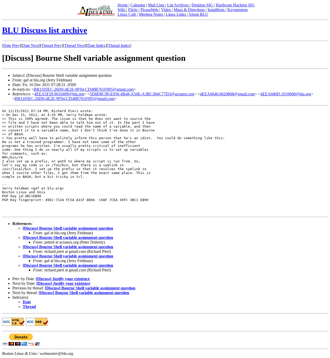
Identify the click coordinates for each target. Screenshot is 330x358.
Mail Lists (156, 5)
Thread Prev (52, 45)
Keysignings (237, 9)
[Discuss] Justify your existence (63, 279)
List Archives (178, 5)
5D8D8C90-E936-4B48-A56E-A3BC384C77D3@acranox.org (142, 94)
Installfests (217, 9)
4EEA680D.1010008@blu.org (285, 94)
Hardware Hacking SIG (235, 5)
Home (123, 5)
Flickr (133, 9)
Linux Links (176, 14)
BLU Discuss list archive (44, 30)
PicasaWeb (150, 9)
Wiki (122, 9)
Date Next (30, 45)
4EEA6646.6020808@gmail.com (227, 94)
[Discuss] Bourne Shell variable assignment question (68, 228)
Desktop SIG (203, 5)
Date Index (96, 45)
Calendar (138, 5)
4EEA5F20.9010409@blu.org (59, 94)
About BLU (198, 14)
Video (166, 9)
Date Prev (11, 45)
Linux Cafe (127, 14)
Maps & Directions (190, 9)
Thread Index (119, 45)
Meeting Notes (151, 14)
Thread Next (74, 45)
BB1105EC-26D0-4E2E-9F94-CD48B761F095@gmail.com (84, 89)
